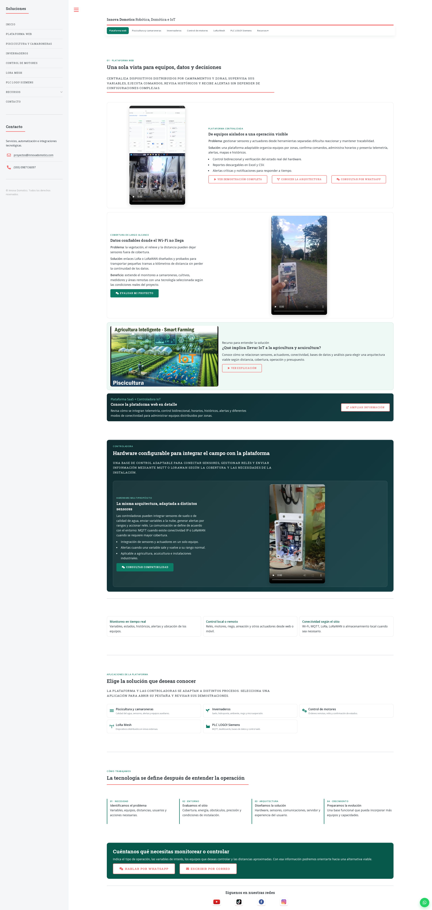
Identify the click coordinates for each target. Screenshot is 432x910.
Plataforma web (117, 30)
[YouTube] (216, 902)
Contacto (13, 101)
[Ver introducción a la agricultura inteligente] (164, 356)
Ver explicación (244, 368)
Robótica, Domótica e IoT (141, 20)
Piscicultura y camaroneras (146, 30)
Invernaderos (174, 30)
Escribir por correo (210, 869)
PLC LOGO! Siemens (241, 30)
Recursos (262, 30)
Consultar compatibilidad (147, 567)
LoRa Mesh (219, 30)
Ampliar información (367, 407)
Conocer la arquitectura (301, 179)
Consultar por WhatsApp (361, 179)
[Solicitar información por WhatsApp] (424, 902)
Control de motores (197, 30)
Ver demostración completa (239, 179)
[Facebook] (261, 902)
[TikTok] (239, 902)
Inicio (10, 24)
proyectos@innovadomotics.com (33, 155)
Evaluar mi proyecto (136, 293)
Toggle (76, 10)
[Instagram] (284, 902)
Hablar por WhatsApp (146, 869)
